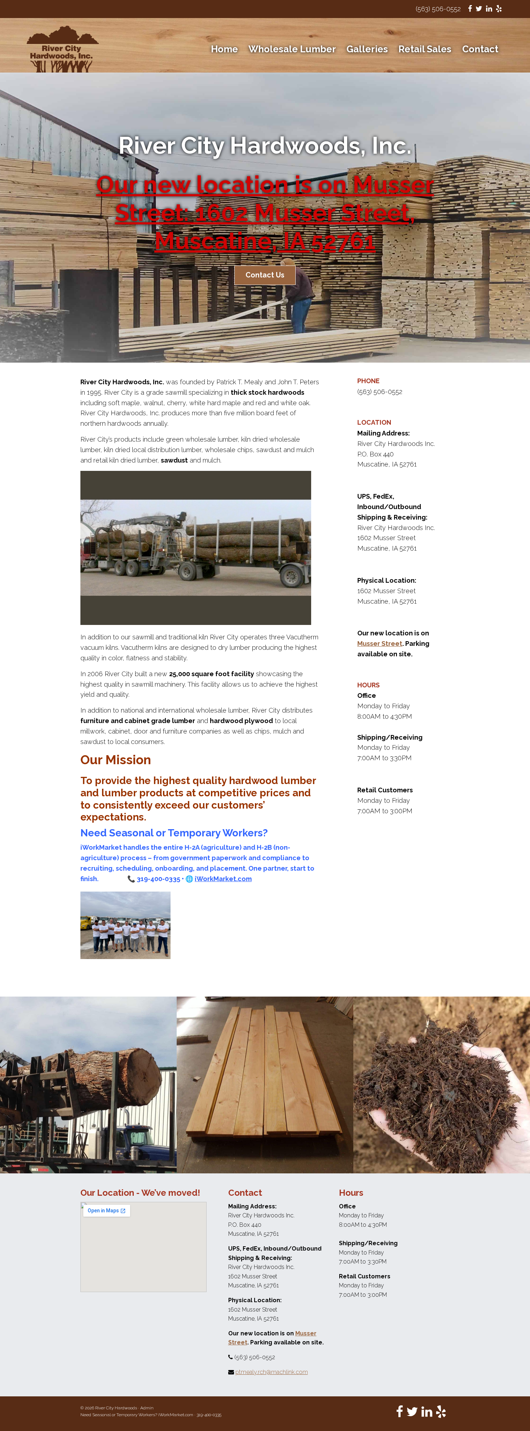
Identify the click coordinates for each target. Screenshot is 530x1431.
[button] (90, 548)
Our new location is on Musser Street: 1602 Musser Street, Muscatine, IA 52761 (265, 212)
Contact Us (265, 275)
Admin (147, 1407)
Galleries (367, 49)
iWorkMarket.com (175, 1414)
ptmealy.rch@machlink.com (271, 1372)
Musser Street (379, 643)
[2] (184, 618)
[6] (214, 618)
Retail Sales (424, 49)
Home (224, 49)
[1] (177, 618)
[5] (207, 618)
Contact (480, 49)
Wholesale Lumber (292, 49)
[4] (199, 618)
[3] (192, 618)
